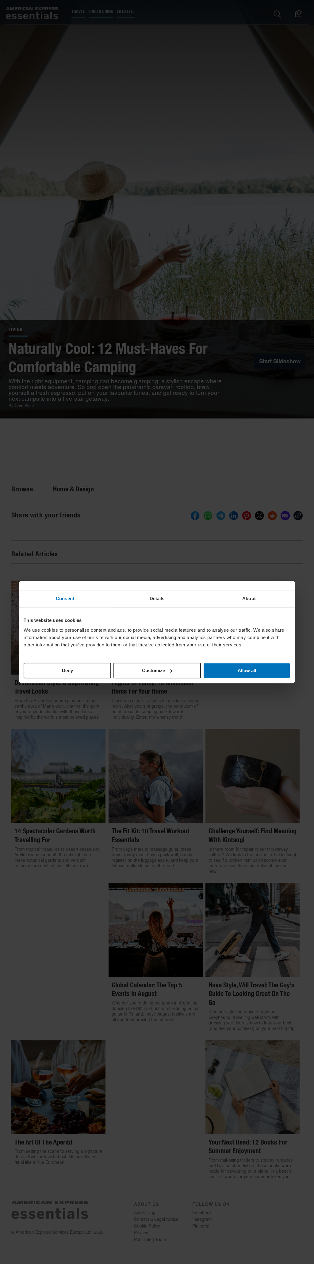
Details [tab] (157, 598)
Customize (153, 670)
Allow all (247, 670)
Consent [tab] (65, 598)
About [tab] (249, 598)
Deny (67, 670)
